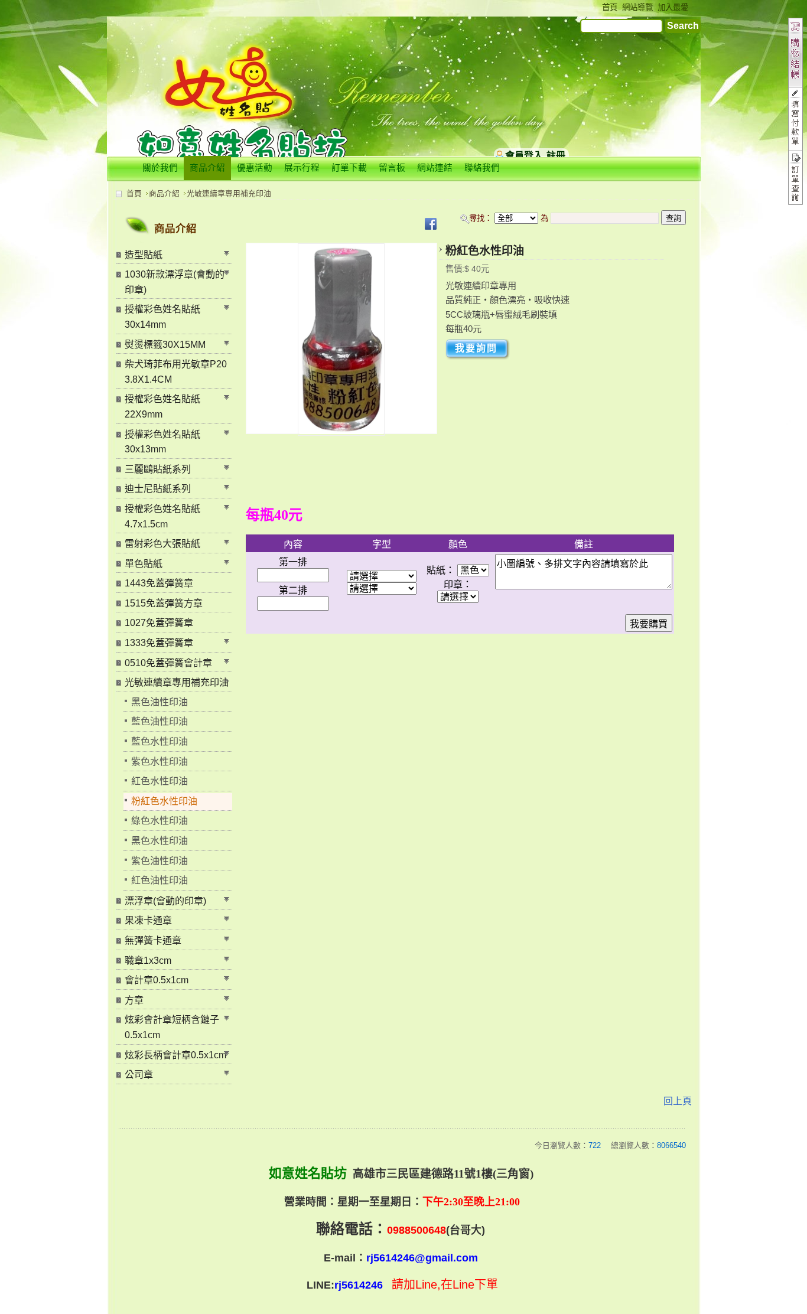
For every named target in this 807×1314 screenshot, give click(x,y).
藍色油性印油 (159, 721)
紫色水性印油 (159, 762)
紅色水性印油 (159, 781)
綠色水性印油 (159, 821)
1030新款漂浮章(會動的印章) (174, 282)
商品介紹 (164, 193)
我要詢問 (476, 348)
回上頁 (677, 1101)
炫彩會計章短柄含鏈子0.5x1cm (172, 1027)
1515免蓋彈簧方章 (164, 603)
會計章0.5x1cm (156, 980)
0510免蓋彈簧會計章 (168, 663)
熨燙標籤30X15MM (165, 345)
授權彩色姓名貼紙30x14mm (162, 317)
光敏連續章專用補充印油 (229, 193)
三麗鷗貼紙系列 (158, 469)
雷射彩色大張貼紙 (162, 544)
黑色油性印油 (159, 702)
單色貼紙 (143, 564)
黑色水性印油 (159, 841)
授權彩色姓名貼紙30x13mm (162, 442)
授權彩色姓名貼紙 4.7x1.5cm (162, 516)
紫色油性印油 (159, 861)
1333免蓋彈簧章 (159, 643)
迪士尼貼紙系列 (158, 489)
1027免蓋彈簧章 (159, 623)
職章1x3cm (148, 961)
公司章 (139, 1075)
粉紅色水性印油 (164, 801)
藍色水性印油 (159, 741)
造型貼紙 (143, 255)
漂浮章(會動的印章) (165, 901)
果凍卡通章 (148, 920)
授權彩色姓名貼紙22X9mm (162, 406)
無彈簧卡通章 (153, 940)
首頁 (134, 193)
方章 (134, 1000)
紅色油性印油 (159, 880)
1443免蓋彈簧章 (159, 583)
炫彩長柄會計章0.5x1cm (175, 1055)
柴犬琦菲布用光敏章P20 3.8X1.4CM (176, 371)
